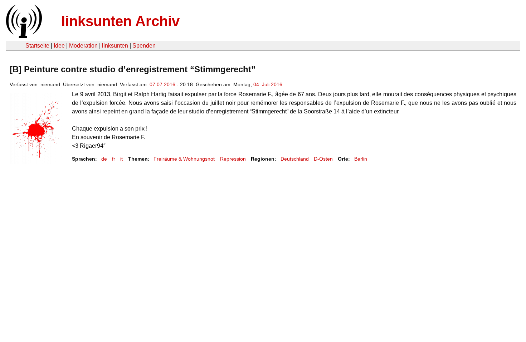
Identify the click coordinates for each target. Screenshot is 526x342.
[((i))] (23, 36)
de (104, 159)
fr (113, 159)
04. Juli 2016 (267, 84)
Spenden (144, 46)
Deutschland (295, 159)
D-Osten (323, 159)
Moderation (83, 46)
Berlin (360, 159)
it (121, 159)
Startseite (37, 46)
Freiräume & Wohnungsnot (184, 159)
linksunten (115, 46)
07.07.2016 (162, 84)
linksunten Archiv (120, 21)
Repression (233, 159)
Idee (59, 46)
